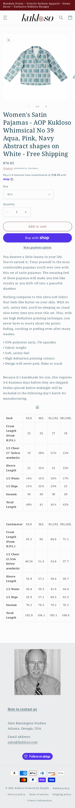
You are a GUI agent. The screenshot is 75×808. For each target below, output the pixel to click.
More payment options (37, 247)
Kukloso (19, 788)
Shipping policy (61, 794)
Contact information (39, 800)
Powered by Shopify (37, 788)
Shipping (8, 168)
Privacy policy (16, 794)
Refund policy (61, 788)
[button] (5, 17)
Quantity (9, 204)
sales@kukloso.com (23, 742)
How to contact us (22, 709)
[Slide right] (46, 106)
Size (5, 186)
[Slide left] (29, 106)
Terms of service (39, 794)
